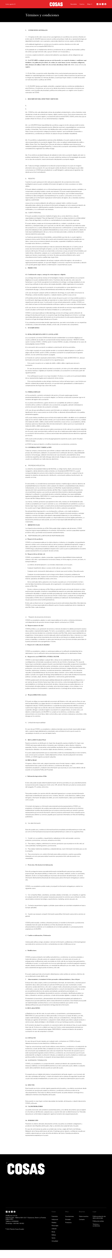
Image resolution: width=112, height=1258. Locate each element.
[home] (56, 4)
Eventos (82, 4)
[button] (90, 4)
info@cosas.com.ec (11, 1215)
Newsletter (73, 4)
